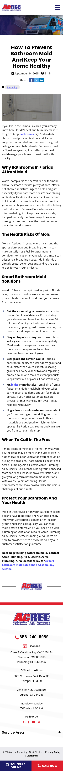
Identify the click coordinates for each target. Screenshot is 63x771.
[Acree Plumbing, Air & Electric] (11, 7)
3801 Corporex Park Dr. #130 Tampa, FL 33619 (31, 678)
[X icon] (39, 722)
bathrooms (27, 134)
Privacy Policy (53, 752)
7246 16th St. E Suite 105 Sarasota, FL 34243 (31, 692)
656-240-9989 (33, 637)
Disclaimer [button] (32, 755)
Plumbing (12, 87)
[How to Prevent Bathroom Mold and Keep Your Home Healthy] (31, 107)
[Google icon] (24, 722)
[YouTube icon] (33, 722)
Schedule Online (17, 765)
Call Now (50, 766)
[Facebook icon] (29, 722)
